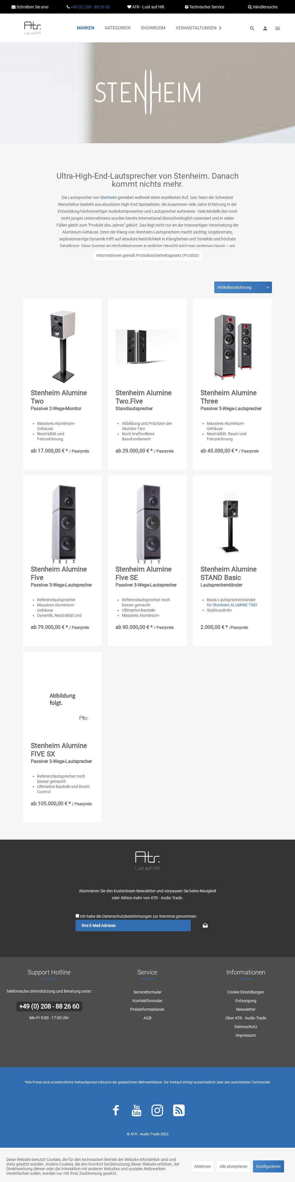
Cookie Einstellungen (245, 992)
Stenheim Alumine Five (61, 576)
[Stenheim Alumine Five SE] (147, 523)
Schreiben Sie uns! (32, 7)
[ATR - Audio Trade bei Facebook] (116, 1111)
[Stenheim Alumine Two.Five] (147, 347)
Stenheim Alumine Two (59, 400)
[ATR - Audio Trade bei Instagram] (157, 1111)
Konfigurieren (268, 1166)
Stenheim (108, 197)
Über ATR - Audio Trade (246, 1018)
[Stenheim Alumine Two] (62, 347)
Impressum (246, 1035)
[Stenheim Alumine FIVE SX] (62, 699)
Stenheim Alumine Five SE (146, 576)
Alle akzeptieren (233, 1166)
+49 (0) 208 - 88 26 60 (90, 7)
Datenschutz (246, 1026)
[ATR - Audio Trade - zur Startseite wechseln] (33, 28)
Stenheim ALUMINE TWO (235, 605)
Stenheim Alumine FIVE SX (61, 753)
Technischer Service (206, 7)
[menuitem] (86, 28)
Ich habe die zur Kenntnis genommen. (138, 916)
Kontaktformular (147, 1000)
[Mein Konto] (265, 28)
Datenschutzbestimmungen (127, 916)
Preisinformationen (147, 1009)
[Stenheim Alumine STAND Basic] (232, 523)
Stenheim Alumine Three (231, 400)
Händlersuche (264, 7)
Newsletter (246, 1009)
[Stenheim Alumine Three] (232, 347)
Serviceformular (147, 992)
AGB (147, 1018)
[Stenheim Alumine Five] (62, 523)
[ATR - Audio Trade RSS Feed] (179, 1111)
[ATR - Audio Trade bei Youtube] (136, 1111)
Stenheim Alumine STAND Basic (229, 576)
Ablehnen (202, 1166)
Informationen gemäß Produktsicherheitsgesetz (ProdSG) (147, 255)
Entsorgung (245, 1000)
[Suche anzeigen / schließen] (252, 28)
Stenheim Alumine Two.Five (144, 400)
